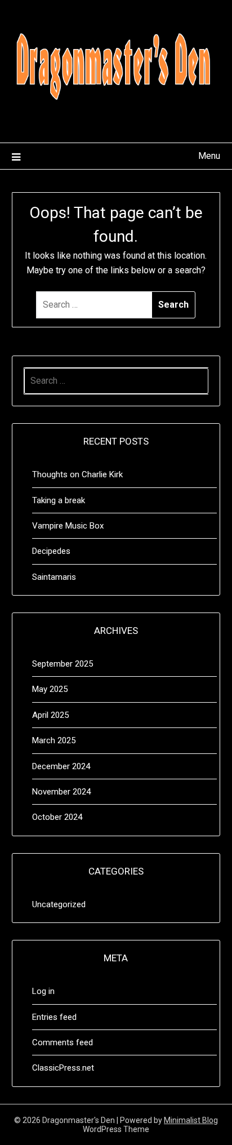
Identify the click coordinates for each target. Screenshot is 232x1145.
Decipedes (51, 551)
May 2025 (50, 689)
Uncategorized (59, 904)
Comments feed (62, 1042)
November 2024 (61, 792)
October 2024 (57, 817)
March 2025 (53, 740)
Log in (43, 991)
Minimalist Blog (191, 1120)
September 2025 (62, 664)
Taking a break (58, 500)
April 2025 (50, 715)
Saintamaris (54, 577)
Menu (209, 155)
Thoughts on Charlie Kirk (77, 474)
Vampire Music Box (68, 526)
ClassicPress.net (63, 1068)
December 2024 (61, 766)
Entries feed (54, 1017)
